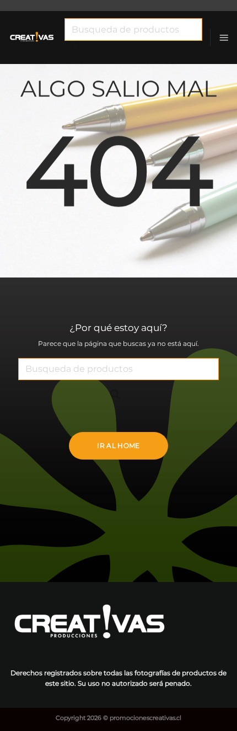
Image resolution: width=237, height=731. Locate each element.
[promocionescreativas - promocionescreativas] (32, 37)
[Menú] (224, 37)
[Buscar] (76, 49)
